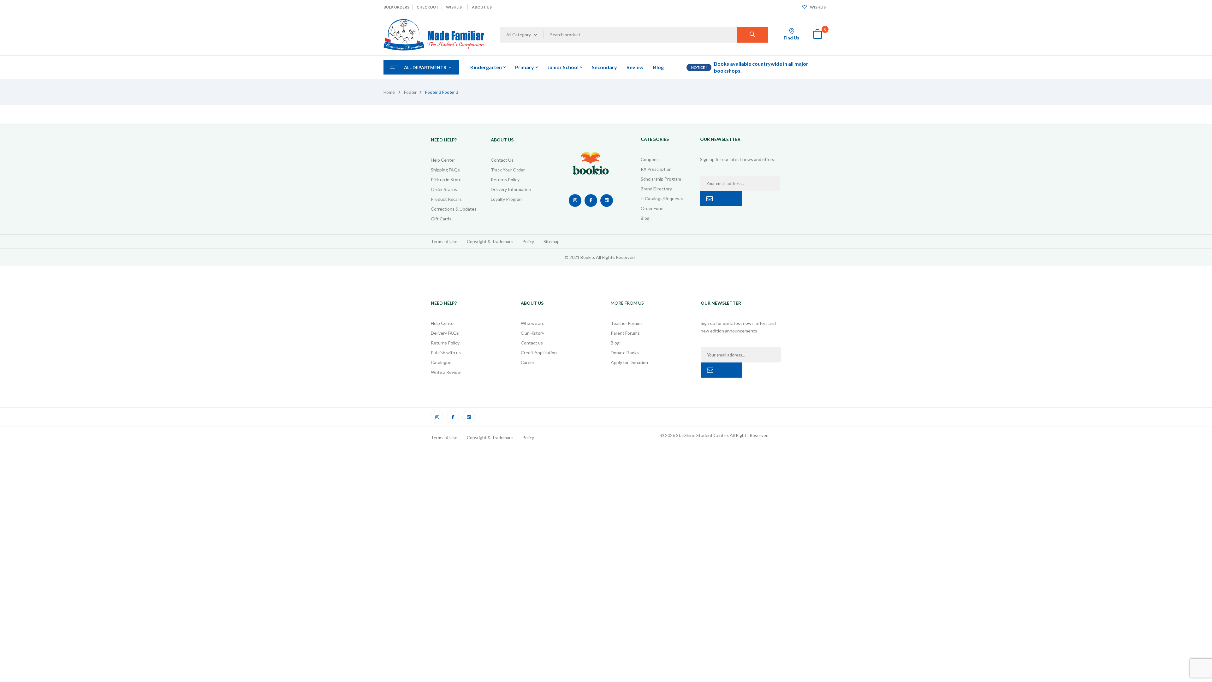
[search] (752, 35)
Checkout (428, 7)
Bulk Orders (396, 7)
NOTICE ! (699, 67)
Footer (410, 92)
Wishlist (455, 7)
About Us (482, 7)
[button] (817, 34)
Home (389, 92)
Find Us (791, 37)
